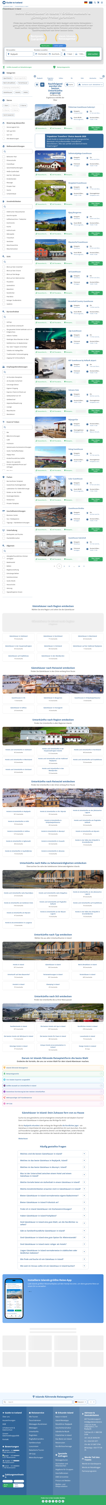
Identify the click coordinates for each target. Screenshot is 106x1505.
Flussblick (10, 282)
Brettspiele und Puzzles (15, 534)
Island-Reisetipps (62, 1420)
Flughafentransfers (36, 1439)
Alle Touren (33, 1417)
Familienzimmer (12, 577)
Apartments (7, 78)
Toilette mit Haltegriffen (15, 350)
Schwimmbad (11, 194)
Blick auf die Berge (13, 274)
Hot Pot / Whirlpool (13, 175)
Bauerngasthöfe (20, 78)
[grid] (37, 85)
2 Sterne (14, 105)
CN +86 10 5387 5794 (92, 1444)
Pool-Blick (10, 297)
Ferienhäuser (23, 83)
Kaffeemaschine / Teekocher (16, 219)
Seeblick (9, 304)
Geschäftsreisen (61, 1473)
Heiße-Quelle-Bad (13, 171)
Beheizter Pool (12, 157)
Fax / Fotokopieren (13, 519)
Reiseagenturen (61, 1460)
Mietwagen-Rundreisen (38, 1424)
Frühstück (10, 443)
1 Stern (5, 105)
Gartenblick (11, 285)
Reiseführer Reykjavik (63, 1424)
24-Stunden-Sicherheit (14, 381)
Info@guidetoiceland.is (93, 1422)
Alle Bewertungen (13, 139)
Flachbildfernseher (13, 538)
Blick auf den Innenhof (14, 267)
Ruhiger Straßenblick (14, 300)
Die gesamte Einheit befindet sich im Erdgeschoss (19, 330)
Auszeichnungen (8, 1420)
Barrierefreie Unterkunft (15, 326)
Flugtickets (33, 1435)
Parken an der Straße (14, 492)
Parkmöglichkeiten (13, 496)
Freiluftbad (10, 164)
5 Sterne (15, 110)
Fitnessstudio (11, 160)
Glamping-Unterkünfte (11, 88)
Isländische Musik (62, 1431)
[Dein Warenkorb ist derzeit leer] (98, 3)
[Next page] (84, 566)
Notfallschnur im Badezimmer (17, 343)
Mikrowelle (10, 234)
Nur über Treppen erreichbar (17, 347)
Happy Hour (11, 455)
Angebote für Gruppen (64, 1469)
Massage (10, 183)
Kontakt (5, 1439)
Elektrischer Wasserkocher (16, 212)
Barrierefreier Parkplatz (15, 481)
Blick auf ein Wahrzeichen (16, 278)
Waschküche (11, 411)
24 (79, 566)
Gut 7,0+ (9, 135)
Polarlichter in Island (63, 1435)
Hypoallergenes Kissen (14, 592)
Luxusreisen (33, 1446)
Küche (9, 227)
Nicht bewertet (8, 115)
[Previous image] (37, 115)
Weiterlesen (23, 1138)
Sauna (9, 190)
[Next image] (64, 115)
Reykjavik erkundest (32, 1125)
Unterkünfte (34, 1431)
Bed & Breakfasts (9, 83)
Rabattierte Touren (36, 1450)
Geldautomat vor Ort (14, 396)
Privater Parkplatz (13, 503)
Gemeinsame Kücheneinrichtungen (19, 447)
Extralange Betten (13, 573)
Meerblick (10, 289)
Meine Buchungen (36, 1457)
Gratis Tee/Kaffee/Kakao (15, 451)
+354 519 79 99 (90, 1425)
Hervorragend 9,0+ (13, 127)
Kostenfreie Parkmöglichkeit (16, 485)
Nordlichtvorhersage (63, 1446)
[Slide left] (35, 76)
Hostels (17, 92)
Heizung (9, 588)
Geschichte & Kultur (63, 1428)
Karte (71, 85)
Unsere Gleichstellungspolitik (10, 1435)
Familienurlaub (35, 1443)
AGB (4, 1424)
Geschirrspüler (12, 215)
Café (8, 440)
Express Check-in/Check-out (16, 392)
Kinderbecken (11, 179)
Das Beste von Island (63, 1439)
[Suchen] (95, 3)
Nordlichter (11, 293)
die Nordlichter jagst (70, 1125)
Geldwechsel (11, 399)
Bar (8, 432)
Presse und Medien (62, 1481)
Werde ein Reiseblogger (91, 1467)
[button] (50, 115)
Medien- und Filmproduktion (61, 1485)
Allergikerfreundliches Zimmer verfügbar (17, 557)
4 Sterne (6, 110)
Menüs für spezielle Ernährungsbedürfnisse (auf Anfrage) (16, 464)
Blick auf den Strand (14, 271)
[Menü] (102, 3)
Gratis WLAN (11, 581)
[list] (42, 85)
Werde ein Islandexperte (91, 1464)
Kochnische (11, 223)
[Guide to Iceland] (12, 2)
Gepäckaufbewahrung (14, 403)
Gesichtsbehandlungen (15, 168)
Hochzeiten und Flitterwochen (61, 1465)
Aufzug (9, 322)
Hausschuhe (11, 585)
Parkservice (10, 500)
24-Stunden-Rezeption (14, 377)
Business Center (12, 515)
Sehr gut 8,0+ (11, 131)
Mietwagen (33, 1428)
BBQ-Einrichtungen (13, 436)
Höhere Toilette (12, 336)
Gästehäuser (7, 92)
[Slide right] (103, 76)
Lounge (9, 407)
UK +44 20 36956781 (92, 1438)
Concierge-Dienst (13, 385)
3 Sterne (23, 105)
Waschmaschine (12, 245)
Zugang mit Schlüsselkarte (16, 358)
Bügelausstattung (13, 570)
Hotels (25, 92)
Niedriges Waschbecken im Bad (18, 339)
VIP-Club (32, 1454)
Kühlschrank (11, 230)
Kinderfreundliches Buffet (16, 458)
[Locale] (85, 3)
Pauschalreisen (35, 1420)
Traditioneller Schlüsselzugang (17, 354)
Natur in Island (61, 1417)
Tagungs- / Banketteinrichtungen (18, 523)
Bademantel (11, 562)
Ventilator (10, 241)
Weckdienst (11, 414)
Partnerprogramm (89, 1471)
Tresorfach (10, 238)
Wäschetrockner (12, 249)
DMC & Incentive (61, 1477)
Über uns (6, 1417)
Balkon (9, 566)
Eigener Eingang (12, 388)
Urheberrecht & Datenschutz (8, 1429)
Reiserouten (60, 1443)
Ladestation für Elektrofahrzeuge (18, 489)
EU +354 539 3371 (91, 1441)
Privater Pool (11, 186)
